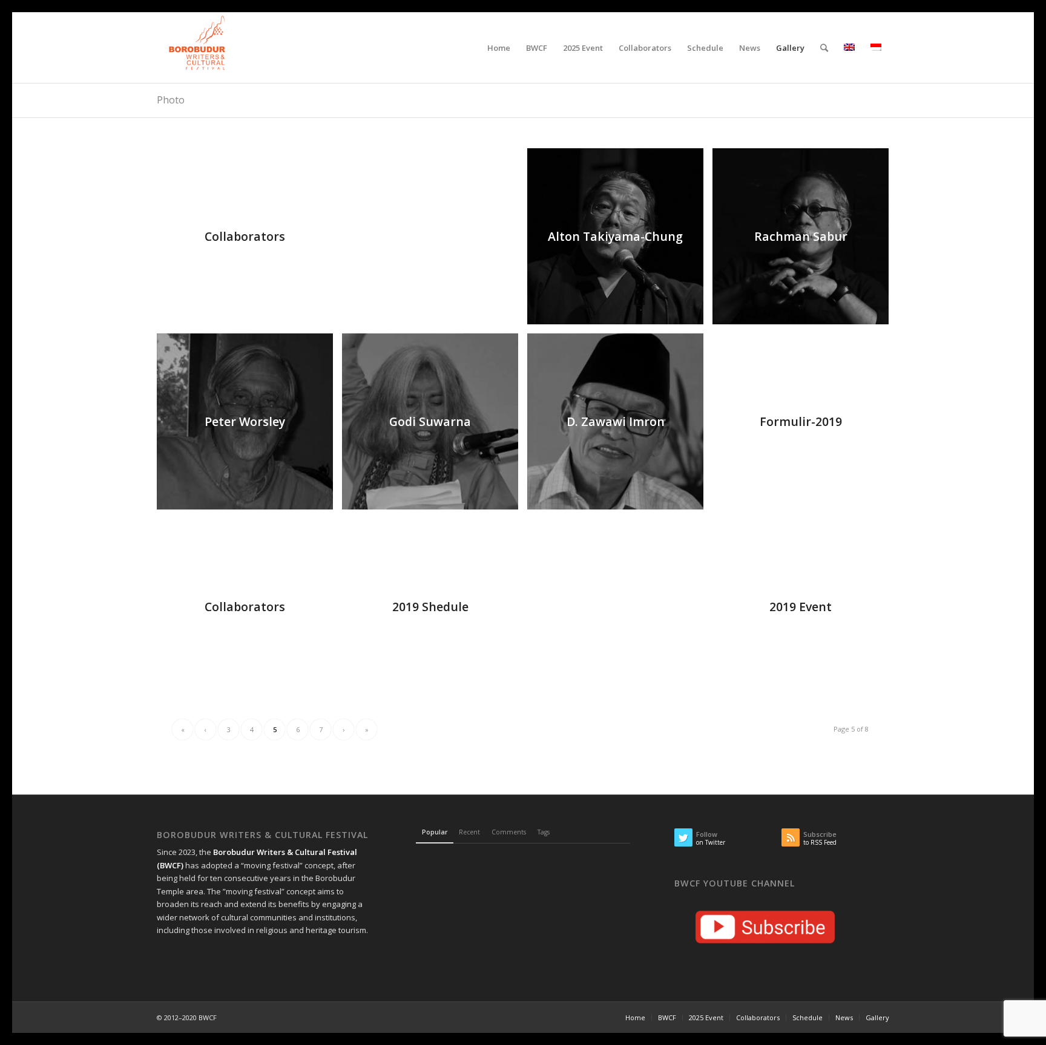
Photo (171, 99)
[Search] (824, 48)
